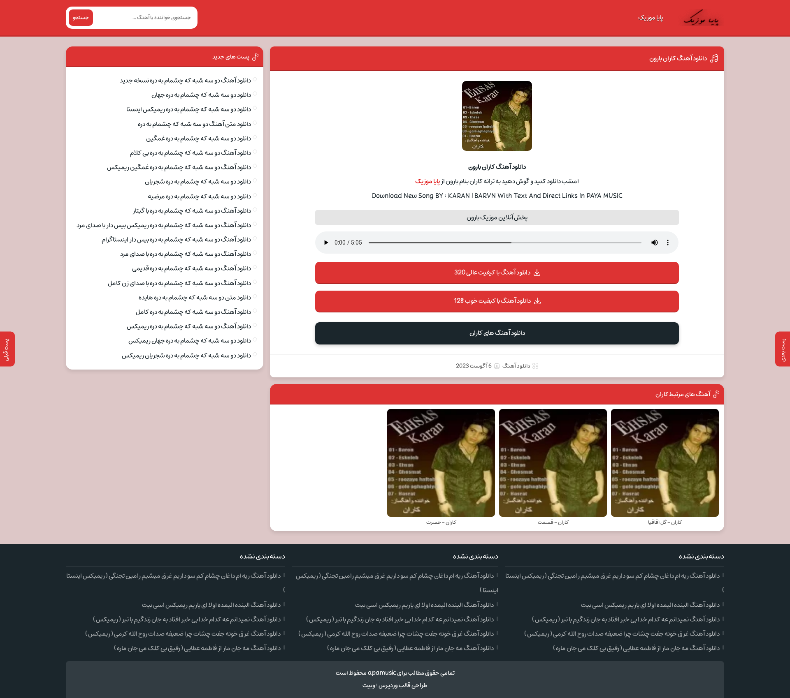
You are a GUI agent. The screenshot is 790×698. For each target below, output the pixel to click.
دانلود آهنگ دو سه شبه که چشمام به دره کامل (193, 312)
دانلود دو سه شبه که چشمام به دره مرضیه (199, 196)
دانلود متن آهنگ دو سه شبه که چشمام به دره (194, 124)
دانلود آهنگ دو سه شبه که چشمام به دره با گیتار (191, 211)
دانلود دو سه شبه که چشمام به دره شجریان (198, 181)
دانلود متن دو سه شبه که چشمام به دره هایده (195, 297)
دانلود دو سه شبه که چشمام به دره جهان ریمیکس (189, 340)
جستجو (81, 17)
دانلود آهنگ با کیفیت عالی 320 (492, 272)
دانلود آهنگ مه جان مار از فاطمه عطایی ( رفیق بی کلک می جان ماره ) (636, 648)
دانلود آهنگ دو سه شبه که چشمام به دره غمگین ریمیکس (179, 167)
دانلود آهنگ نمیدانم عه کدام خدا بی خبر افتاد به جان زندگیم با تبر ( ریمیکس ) (626, 619)
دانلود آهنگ (516, 366)
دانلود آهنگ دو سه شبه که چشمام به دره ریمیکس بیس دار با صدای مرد (164, 225)
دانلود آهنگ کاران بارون (678, 58)
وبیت (368, 685)
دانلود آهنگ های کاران (497, 333)
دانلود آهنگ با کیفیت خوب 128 (492, 301)
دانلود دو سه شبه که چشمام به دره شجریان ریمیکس (186, 355)
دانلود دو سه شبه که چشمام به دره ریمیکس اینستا (188, 109)
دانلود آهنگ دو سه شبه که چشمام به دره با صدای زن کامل (179, 283)
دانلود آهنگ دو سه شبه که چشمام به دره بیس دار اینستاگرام (176, 239)
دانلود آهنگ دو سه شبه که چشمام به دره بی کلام (190, 153)
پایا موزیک (650, 17)
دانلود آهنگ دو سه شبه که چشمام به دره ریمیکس (189, 326)
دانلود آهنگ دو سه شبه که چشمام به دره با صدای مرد (185, 254)
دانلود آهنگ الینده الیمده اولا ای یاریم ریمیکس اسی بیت (650, 605)
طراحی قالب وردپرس (403, 685)
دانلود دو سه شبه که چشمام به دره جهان (201, 95)
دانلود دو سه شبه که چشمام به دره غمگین (198, 138)
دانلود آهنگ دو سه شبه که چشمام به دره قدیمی (191, 268)
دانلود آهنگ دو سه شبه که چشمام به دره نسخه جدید (185, 80)
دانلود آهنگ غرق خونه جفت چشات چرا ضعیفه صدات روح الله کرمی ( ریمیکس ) (622, 634)
